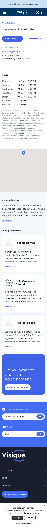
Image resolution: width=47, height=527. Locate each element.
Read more (7, 221)
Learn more (34, 513)
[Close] (44, 505)
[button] (43, 4)
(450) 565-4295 (10, 47)
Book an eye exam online (15, 494)
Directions (33, 38)
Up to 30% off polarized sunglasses (23, 4)
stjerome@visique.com (13, 51)
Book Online (10, 38)
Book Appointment (16, 387)
